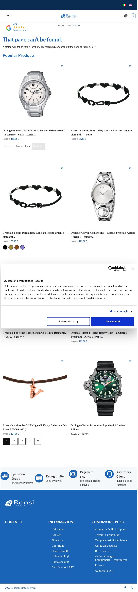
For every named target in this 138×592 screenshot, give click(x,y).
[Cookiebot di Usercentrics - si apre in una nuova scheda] (111, 268)
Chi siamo (58, 529)
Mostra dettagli (119, 311)
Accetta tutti (113, 321)
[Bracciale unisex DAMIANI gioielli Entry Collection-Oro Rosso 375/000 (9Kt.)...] (35, 388)
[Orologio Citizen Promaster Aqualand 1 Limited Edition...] (103, 388)
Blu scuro (8, 146)
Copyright (58, 545)
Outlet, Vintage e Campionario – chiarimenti (111, 558)
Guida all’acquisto (106, 545)
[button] (132, 16)
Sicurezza (57, 540)
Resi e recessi (103, 551)
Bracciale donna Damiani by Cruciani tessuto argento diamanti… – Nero (101, 132)
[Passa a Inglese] (131, 5)
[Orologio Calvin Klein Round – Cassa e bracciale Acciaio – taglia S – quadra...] (103, 195)
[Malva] (22, 247)
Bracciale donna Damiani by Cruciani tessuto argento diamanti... (33, 234)
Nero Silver (38, 146)
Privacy (99, 565)
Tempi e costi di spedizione (111, 540)
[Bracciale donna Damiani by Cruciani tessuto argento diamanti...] (35, 195)
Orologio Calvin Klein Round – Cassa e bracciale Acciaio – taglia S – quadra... (103, 234)
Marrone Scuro (23, 146)
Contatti (56, 534)
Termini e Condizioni (107, 534)
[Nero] (5, 247)
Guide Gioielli (60, 551)
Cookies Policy (104, 570)
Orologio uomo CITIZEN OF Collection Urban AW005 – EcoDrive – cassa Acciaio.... (34, 132)
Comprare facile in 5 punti (110, 529)
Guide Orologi (60, 556)
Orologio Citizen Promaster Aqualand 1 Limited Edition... (98, 427)
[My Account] (126, 16)
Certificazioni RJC (63, 567)
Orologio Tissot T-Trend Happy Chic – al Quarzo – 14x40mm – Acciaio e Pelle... (100, 334)
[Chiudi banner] (133, 268)
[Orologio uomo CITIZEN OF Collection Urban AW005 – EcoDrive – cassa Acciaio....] (35, 93)
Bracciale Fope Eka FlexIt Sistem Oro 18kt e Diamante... (35, 332)
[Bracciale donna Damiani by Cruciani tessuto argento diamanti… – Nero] (103, 93)
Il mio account (60, 561)
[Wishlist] (62, 66)
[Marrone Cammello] (10, 247)
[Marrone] (16, 247)
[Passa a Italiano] (124, 5)
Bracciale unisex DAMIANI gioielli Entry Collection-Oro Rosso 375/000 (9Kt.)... (35, 427)
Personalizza (66, 321)
